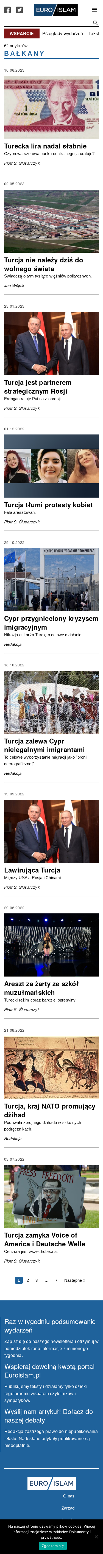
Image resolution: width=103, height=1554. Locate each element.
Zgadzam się (53, 1546)
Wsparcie (22, 33)
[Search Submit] (95, 23)
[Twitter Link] (19, 10)
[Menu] (94, 9)
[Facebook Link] (7, 10)
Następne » (74, 1280)
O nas (68, 1496)
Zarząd (68, 1508)
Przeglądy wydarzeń (62, 33)
